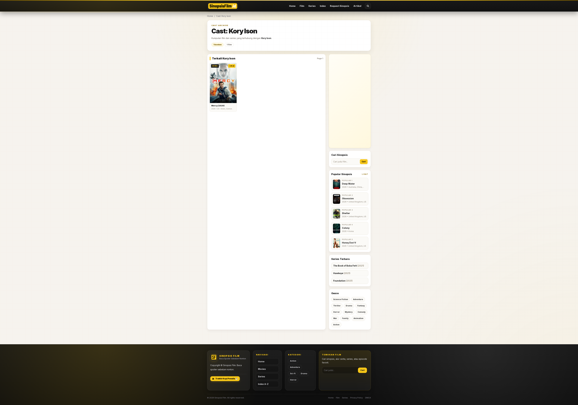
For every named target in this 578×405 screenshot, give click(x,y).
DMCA (368, 398)
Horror (336, 312)
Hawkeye (341, 273)
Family (345, 318)
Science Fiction (340, 299)
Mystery (349, 312)
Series (312, 6)
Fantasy (361, 306)
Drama (349, 306)
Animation (358, 318)
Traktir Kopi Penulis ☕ (226, 378)
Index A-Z (263, 384)
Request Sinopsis (339, 6)
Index (323, 6)
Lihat (365, 174)
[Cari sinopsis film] (368, 6)
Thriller (337, 306)
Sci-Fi (293, 373)
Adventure (358, 299)
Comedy (361, 312)
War (335, 318)
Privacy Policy (356, 398)
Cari (364, 161)
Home (292, 6)
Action (336, 324)
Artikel (357, 6)
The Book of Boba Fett (348, 265)
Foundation (343, 280)
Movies (262, 369)
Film (302, 6)
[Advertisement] (350, 101)
